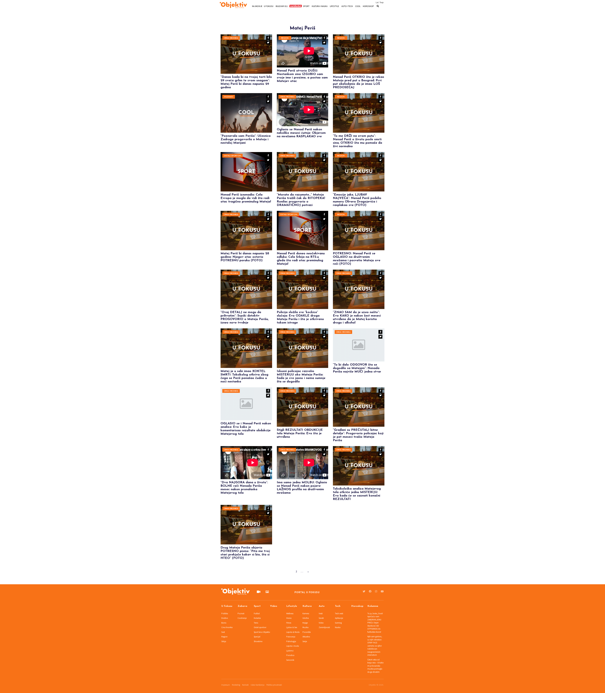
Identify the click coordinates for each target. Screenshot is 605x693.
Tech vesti (339, 613)
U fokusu (268, 6)
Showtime (258, 641)
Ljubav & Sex (291, 627)
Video (273, 606)
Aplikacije (339, 618)
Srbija (223, 641)
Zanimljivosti (324, 627)
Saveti (321, 618)
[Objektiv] (233, 5)
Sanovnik (290, 660)
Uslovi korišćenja (257, 685)
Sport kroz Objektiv (262, 632)
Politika (224, 613)
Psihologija (291, 641)
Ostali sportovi (232, 156)
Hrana (288, 618)
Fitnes (288, 622)
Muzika (305, 627)
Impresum (225, 685)
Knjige (305, 622)
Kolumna (372, 606)
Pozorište (306, 632)
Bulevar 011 (282, 6)
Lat (377, 2)
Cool (357, 6)
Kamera (305, 613)
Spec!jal (257, 636)
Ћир (382, 2)
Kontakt (245, 685)
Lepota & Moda (293, 632)
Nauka (337, 627)
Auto (322, 606)
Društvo (224, 618)
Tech (337, 606)
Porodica (290, 655)
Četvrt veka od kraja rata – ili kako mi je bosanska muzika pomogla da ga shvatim (375, 665)
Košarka (257, 618)
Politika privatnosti (274, 685)
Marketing (236, 685)
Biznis (223, 622)
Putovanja (290, 636)
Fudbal (257, 613)
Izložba (305, 618)
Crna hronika (231, 38)
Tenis (256, 622)
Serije (304, 641)
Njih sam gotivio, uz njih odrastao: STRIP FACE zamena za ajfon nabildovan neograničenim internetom (374, 645)
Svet (223, 632)
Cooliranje (242, 618)
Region (284, 38)
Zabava (242, 606)
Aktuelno (306, 636)
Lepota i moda (292, 646)
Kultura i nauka (320, 6)
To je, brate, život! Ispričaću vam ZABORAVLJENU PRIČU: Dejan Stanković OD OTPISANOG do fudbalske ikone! (375, 622)
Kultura (307, 606)
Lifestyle (334, 6)
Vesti (321, 613)
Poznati (228, 97)
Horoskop (368, 6)
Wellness (289, 613)
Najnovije (257, 6)
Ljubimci (290, 650)
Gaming (338, 622)
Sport (306, 6)
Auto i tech (347, 6)
